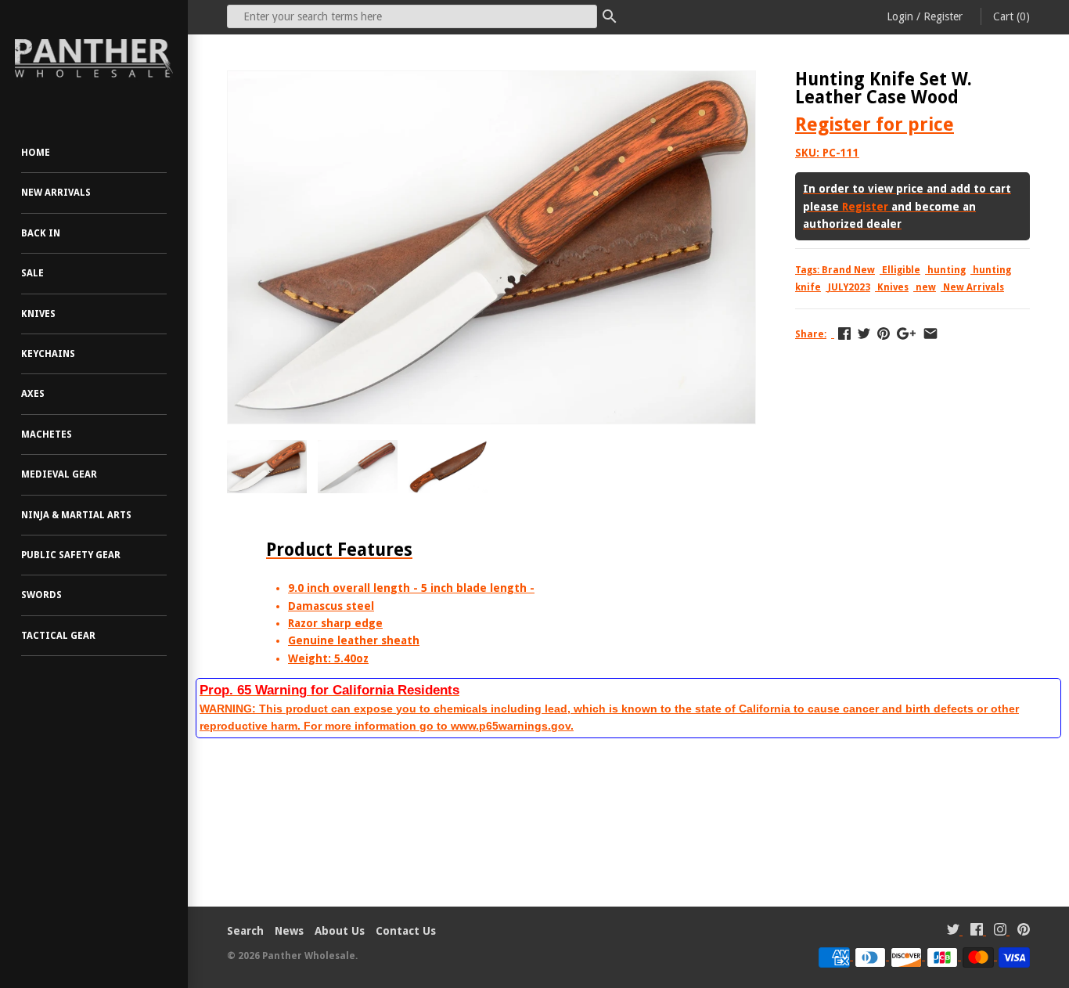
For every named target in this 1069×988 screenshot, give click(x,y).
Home (35, 152)
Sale (32, 273)
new (926, 287)
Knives (38, 313)
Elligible (901, 270)
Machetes (46, 434)
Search (245, 931)
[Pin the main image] (883, 333)
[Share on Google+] (906, 333)
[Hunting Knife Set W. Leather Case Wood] (491, 80)
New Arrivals (56, 192)
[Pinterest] (1023, 931)
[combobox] (412, 16)
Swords (41, 595)
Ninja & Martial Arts (76, 515)
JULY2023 (849, 287)
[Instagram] (1000, 931)
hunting (946, 270)
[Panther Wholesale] (94, 58)
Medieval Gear (59, 474)
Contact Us (406, 931)
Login (900, 16)
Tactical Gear (58, 635)
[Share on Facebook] (844, 333)
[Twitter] (953, 931)
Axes (33, 393)
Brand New (848, 270)
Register (943, 16)
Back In (40, 233)
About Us (340, 931)
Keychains (48, 353)
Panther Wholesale (308, 955)
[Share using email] (930, 333)
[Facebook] (976, 931)
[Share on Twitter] (864, 333)
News (289, 931)
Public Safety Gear (71, 555)
